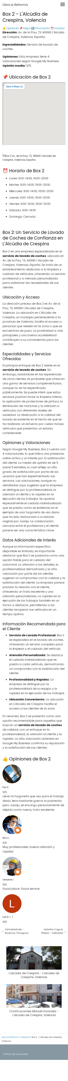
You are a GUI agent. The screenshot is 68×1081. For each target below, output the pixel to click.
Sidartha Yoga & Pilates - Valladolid (52, 931)
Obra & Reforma (15, 5)
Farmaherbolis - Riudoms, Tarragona (16, 931)
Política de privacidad (15, 1054)
